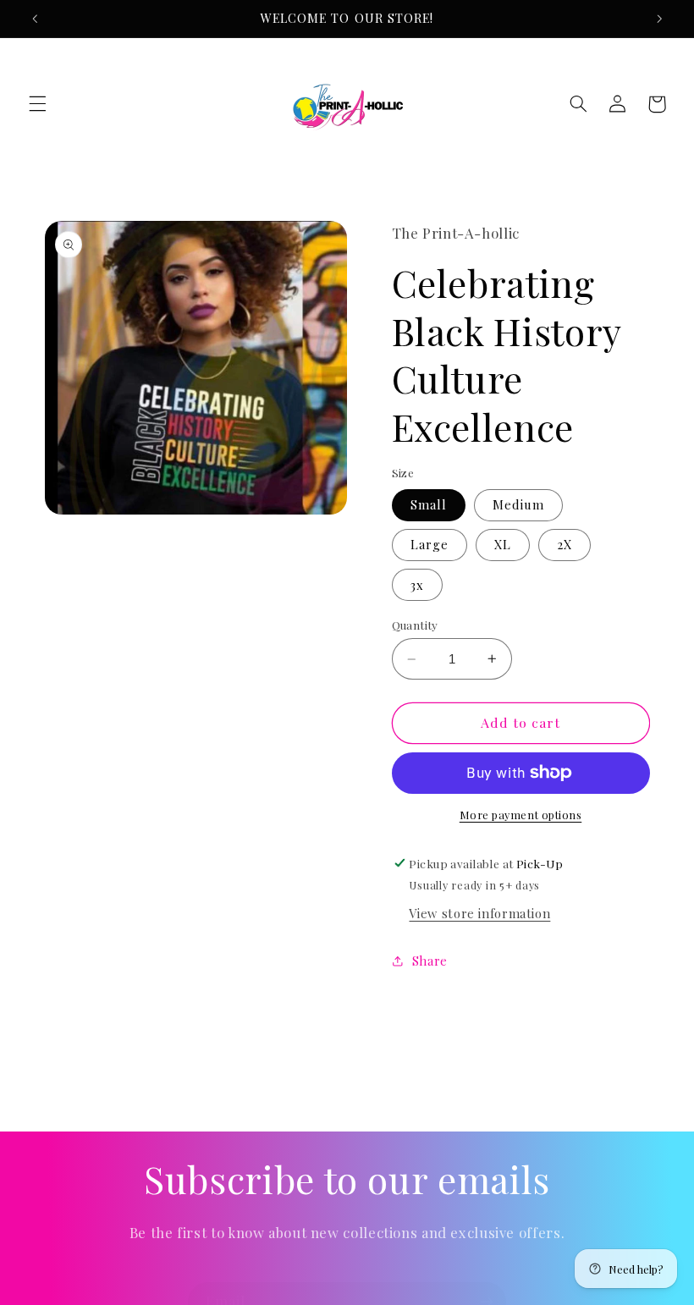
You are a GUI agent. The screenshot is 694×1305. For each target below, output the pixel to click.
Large (429, 544)
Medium (518, 504)
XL (502, 544)
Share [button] (430, 960)
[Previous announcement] (34, 18)
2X (564, 544)
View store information (479, 913)
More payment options (521, 814)
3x (417, 584)
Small (428, 504)
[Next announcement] (659, 18)
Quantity (415, 624)
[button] (37, 104)
